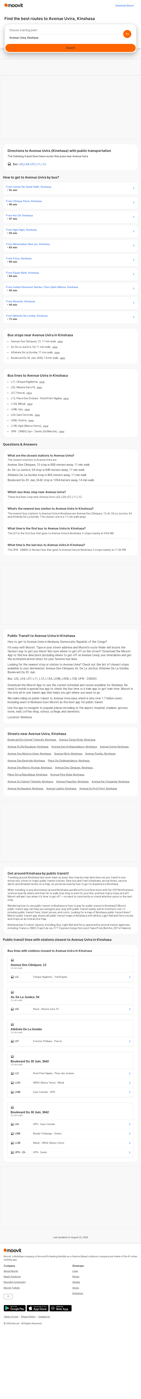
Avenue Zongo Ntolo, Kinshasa (77, 739)
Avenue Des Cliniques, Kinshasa (74, 767)
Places (75, 1276)
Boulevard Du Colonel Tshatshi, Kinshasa (32, 739)
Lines (75, 1271)
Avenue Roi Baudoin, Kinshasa (25, 788)
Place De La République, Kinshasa (27, 774)
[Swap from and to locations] (127, 34)
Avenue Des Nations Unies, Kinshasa (29, 753)
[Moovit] (13, 5)
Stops (75, 1287)
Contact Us (44, 1316)
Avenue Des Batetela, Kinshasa (26, 760)
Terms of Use (11, 1316)
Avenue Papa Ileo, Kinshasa (72, 781)
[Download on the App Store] (37, 1308)
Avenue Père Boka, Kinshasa (67, 774)
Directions (77, 1293)
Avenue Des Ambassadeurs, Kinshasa (74, 746)
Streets (76, 1282)
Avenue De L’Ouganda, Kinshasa (110, 781)
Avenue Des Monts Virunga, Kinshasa (30, 767)
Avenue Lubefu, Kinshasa (61, 788)
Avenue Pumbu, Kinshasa (100, 753)
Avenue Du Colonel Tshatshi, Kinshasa (30, 781)
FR (8, 1296)
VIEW (60, 341)
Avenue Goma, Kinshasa (114, 746)
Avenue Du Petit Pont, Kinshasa (98, 788)
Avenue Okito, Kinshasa (68, 753)
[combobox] (70, 31)
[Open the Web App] (60, 1308)
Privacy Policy (28, 1316)
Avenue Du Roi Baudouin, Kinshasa (28, 746)
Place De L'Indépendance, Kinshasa (68, 760)
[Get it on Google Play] (14, 1308)
